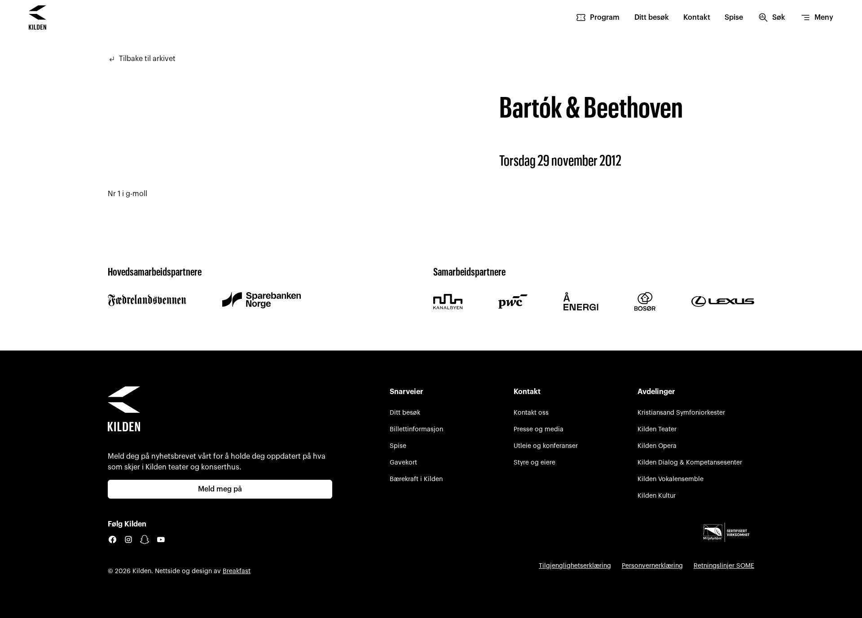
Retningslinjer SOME (724, 565)
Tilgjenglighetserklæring (575, 565)
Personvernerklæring (652, 565)
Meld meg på (220, 489)
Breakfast (237, 571)
